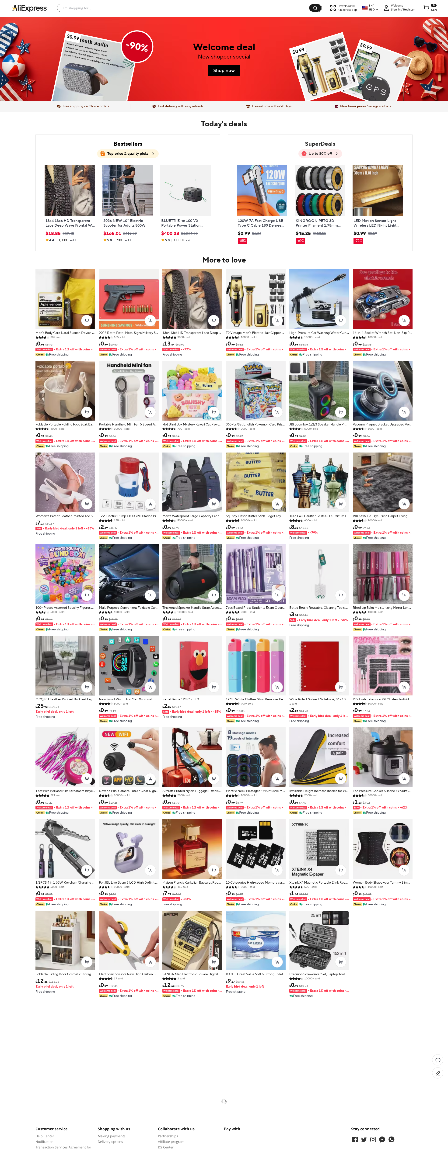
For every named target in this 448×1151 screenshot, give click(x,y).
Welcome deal (224, 47)
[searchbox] (184, 8)
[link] (94, 75)
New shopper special (224, 56)
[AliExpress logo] (29, 8)
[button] (315, 8)
